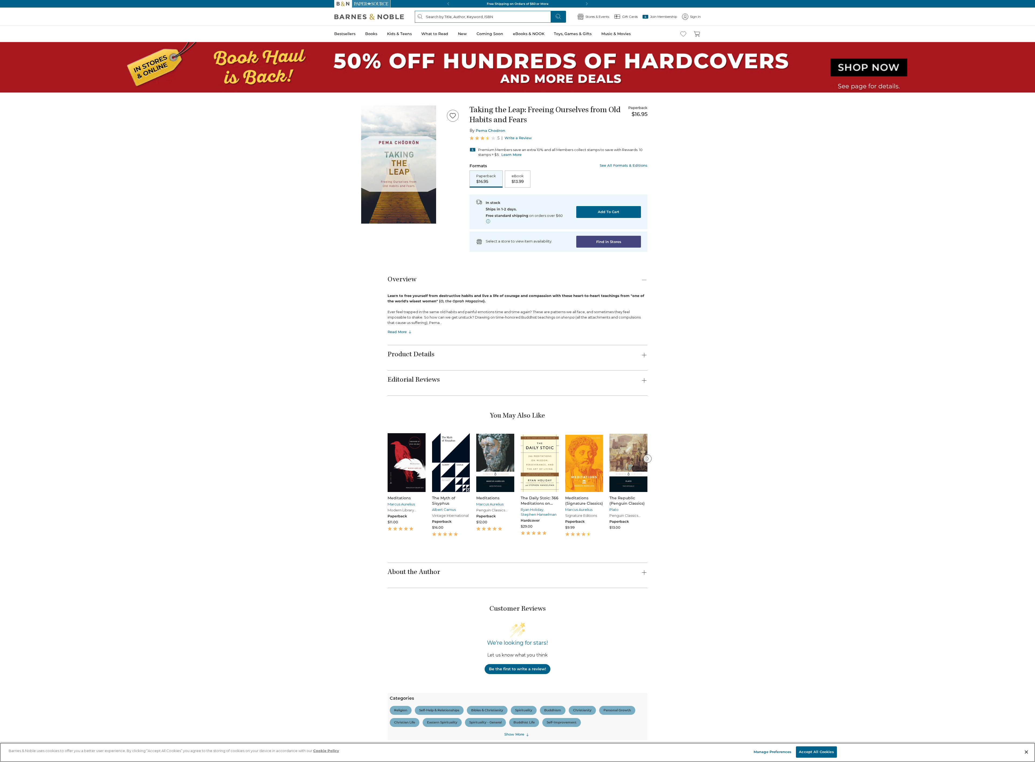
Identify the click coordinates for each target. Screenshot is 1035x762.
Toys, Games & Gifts (573, 33)
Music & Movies (616, 33)
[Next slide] (647, 458)
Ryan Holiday (532, 509)
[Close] (1026, 752)
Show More (514, 734)
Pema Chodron (490, 130)
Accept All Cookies (816, 752)
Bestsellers (345, 33)
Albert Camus (444, 509)
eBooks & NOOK (528, 33)
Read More (397, 332)
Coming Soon (490, 33)
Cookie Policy (326, 751)
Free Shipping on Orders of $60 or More (517, 4)
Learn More (511, 154)
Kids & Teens (399, 33)
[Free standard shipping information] (488, 221)
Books (371, 33)
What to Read (434, 33)
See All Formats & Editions (623, 165)
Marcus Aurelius (401, 504)
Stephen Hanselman (539, 514)
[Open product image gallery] (398, 164)
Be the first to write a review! (517, 669)
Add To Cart (608, 212)
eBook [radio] (518, 179)
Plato (614, 509)
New (462, 33)
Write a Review (518, 138)
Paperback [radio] (486, 179)
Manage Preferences (772, 752)
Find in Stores (608, 242)
